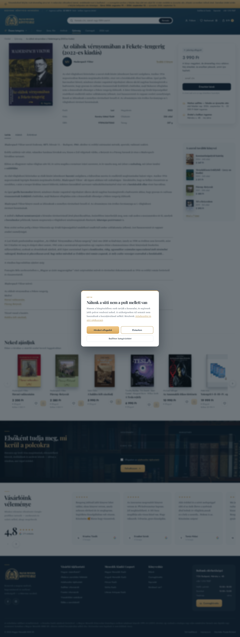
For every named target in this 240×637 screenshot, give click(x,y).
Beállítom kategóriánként (120, 338)
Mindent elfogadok (103, 330)
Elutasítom (137, 330)
